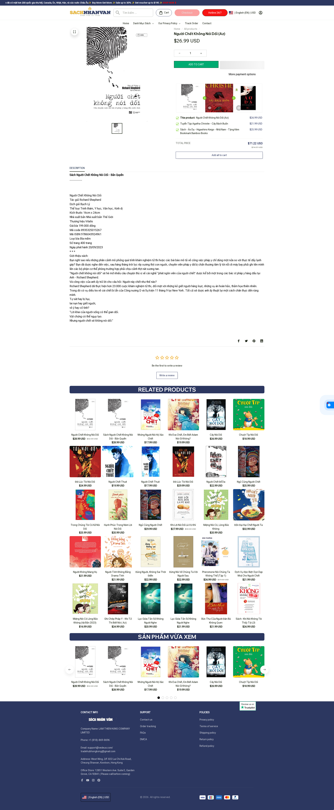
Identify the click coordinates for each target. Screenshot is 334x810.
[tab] (159, 689)
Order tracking (148, 726)
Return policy (207, 739)
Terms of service (209, 726)
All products (190, 29)
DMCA (143, 739)
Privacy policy (207, 719)
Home (177, 29)
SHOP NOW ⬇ (130, 2)
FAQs (143, 732)
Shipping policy (208, 732)
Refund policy (207, 746)
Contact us (146, 719)
